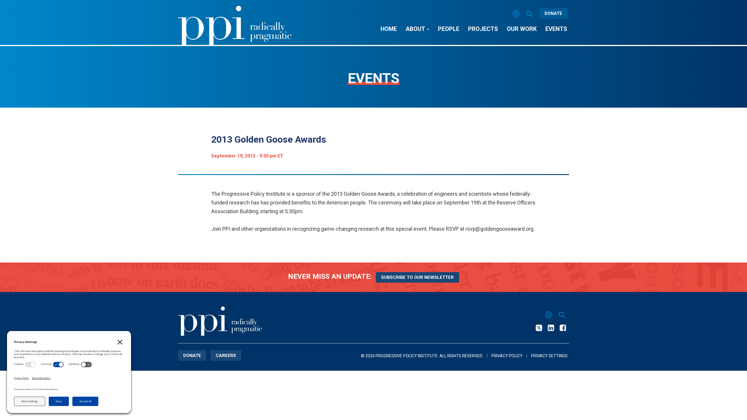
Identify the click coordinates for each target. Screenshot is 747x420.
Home (389, 28)
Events (556, 28)
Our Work (522, 28)
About (416, 28)
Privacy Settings (549, 356)
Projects (483, 28)
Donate (553, 13)
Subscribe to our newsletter (417, 277)
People (448, 28)
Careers (226, 355)
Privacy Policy (507, 356)
